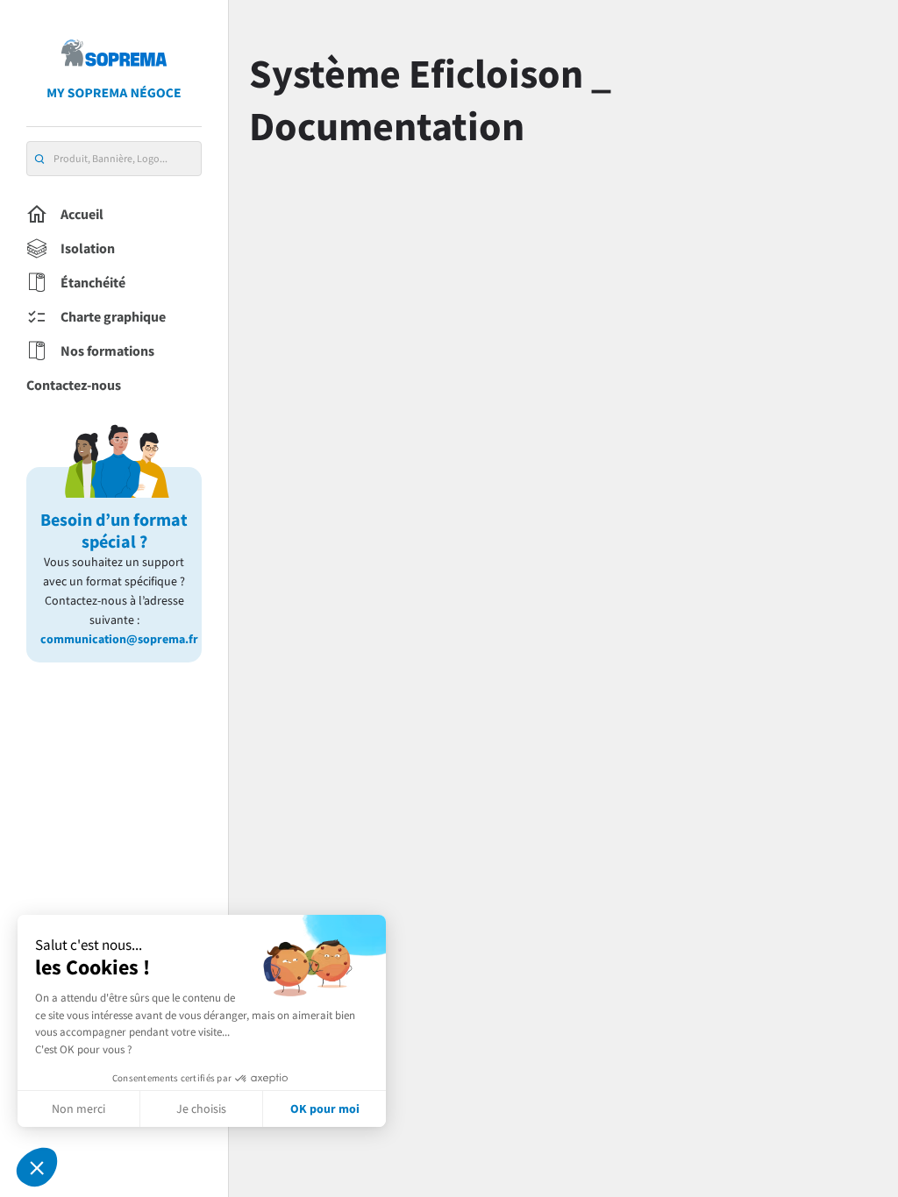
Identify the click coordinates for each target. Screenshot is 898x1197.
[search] (39, 159)
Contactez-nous (73, 384)
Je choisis (201, 1108)
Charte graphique (113, 316)
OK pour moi (325, 1108)
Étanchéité (93, 282)
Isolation (88, 248)
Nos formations (107, 350)
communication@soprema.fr (114, 639)
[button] (37, 1167)
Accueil (82, 214)
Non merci (78, 1108)
